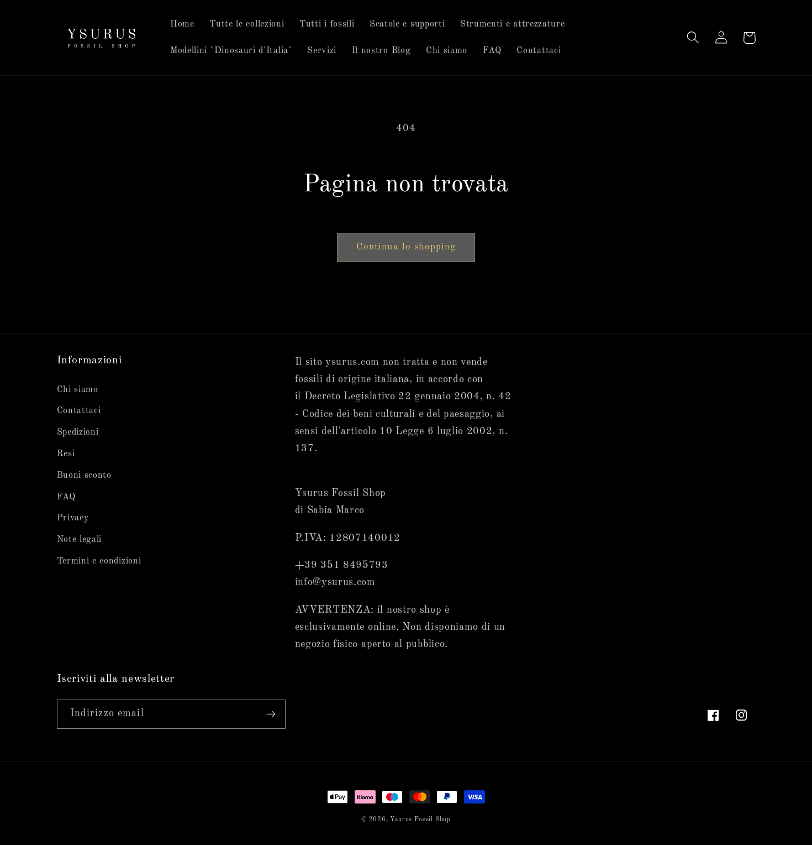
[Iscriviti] (271, 714)
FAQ (66, 497)
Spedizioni (78, 432)
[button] (693, 38)
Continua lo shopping (406, 247)
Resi (66, 454)
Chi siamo (77, 389)
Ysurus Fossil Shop (420, 819)
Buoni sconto (84, 475)
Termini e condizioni (99, 561)
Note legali (79, 539)
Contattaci (79, 410)
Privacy (73, 518)
